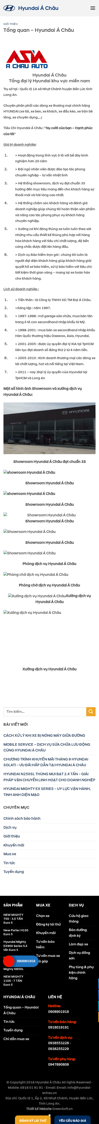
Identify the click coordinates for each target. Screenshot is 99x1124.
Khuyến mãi (13, 845)
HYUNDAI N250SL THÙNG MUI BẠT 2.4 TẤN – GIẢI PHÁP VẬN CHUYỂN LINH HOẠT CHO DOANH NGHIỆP (49, 777)
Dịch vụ (10, 827)
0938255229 (58, 1049)
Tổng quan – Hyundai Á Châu (21, 1010)
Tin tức (9, 863)
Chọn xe (43, 916)
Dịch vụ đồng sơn (79, 956)
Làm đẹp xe (78, 944)
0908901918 (58, 1012)
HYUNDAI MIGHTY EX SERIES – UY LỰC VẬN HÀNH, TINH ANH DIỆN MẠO (47, 792)
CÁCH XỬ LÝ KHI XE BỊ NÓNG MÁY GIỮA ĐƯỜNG (44, 735)
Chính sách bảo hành (22, 818)
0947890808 (58, 1064)
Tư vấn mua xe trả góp (48, 959)
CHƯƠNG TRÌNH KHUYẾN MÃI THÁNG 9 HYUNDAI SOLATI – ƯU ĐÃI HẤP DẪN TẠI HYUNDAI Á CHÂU (45, 762)
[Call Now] (9, 961)
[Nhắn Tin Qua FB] (93, 984)
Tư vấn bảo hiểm (45, 944)
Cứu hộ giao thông (78, 919)
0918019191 (58, 1027)
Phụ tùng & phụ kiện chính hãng (81, 973)
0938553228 (58, 1043)
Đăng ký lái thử (48, 924)
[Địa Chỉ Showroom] (93, 1006)
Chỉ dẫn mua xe (16, 1039)
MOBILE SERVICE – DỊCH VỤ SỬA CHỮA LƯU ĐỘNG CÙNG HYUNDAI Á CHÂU (46, 747)
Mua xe (9, 854)
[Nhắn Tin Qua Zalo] (93, 995)
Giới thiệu (10, 24)
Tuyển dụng (13, 872)
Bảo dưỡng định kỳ (78, 933)
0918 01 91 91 (31, 1088)
